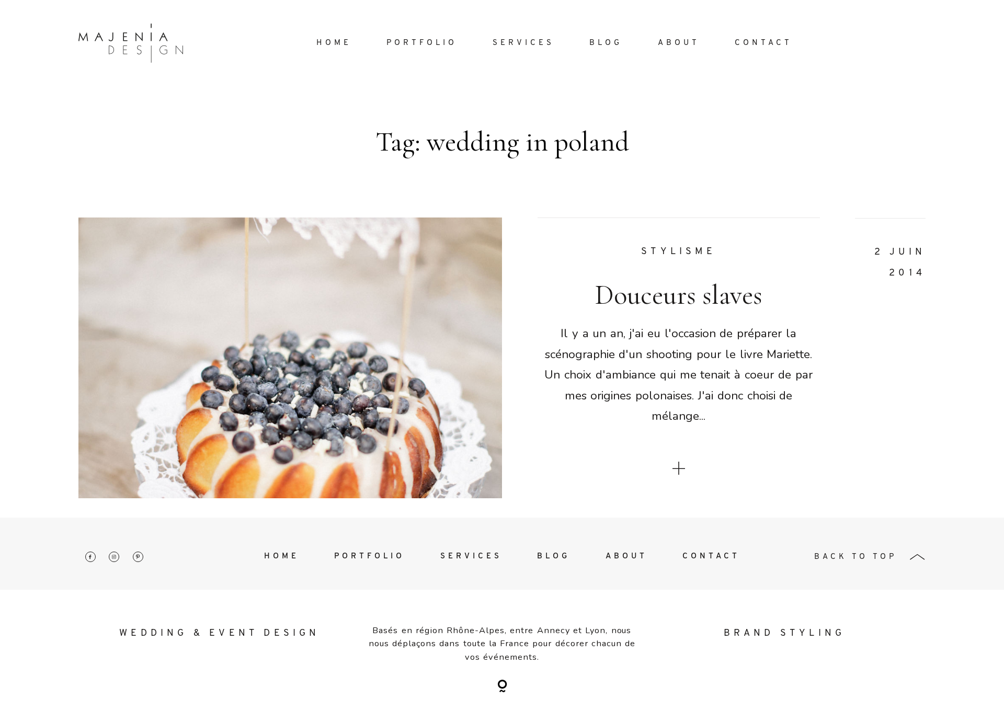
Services (523, 43)
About (679, 43)
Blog (605, 43)
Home (333, 43)
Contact (763, 43)
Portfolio (421, 43)
